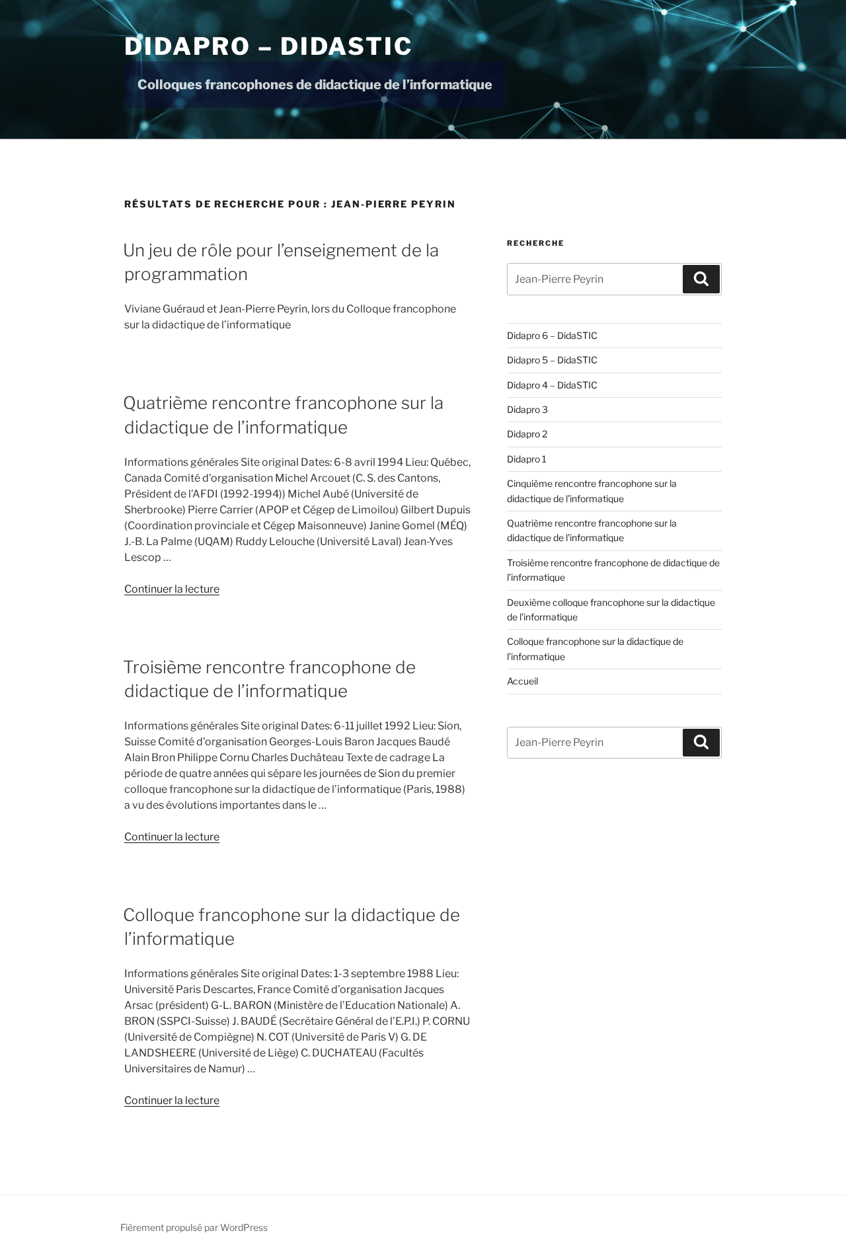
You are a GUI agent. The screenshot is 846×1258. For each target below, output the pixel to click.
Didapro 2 (527, 433)
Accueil (522, 680)
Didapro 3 (527, 409)
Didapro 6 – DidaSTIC (552, 335)
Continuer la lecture (171, 589)
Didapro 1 (527, 458)
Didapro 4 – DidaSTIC (552, 384)
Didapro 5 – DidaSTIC (552, 359)
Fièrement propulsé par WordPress (194, 1227)
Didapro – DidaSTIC (268, 46)
